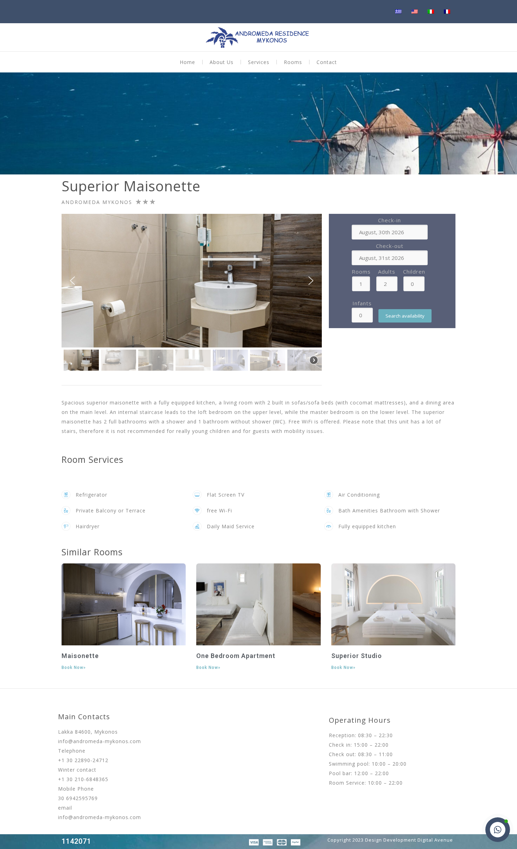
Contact (327, 62)
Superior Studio (356, 655)
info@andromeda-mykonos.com (99, 741)
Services (258, 62)
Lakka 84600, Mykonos (88, 731)
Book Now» (74, 667)
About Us (222, 62)
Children (414, 271)
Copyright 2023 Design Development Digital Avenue (390, 840)
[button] (72, 280)
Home (187, 62)
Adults (386, 271)
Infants (362, 303)
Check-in (389, 220)
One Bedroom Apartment (235, 655)
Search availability (405, 316)
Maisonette (80, 655)
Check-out (389, 245)
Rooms (293, 62)
